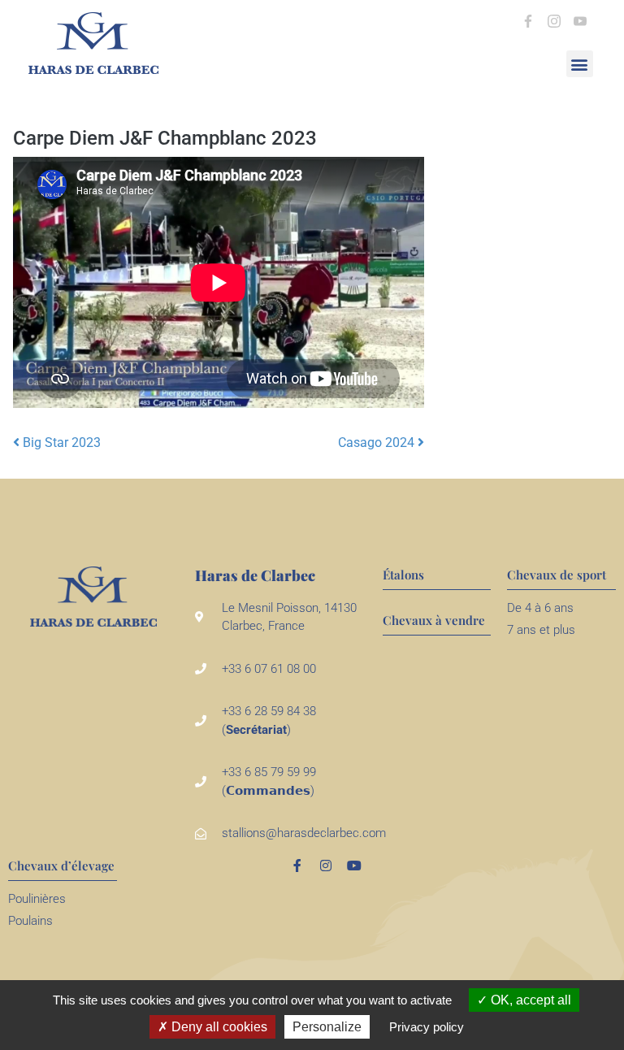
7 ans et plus (541, 630)
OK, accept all (529, 1000)
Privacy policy (426, 1027)
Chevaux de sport (556, 574)
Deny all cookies (217, 1027)
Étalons (403, 574)
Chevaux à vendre (434, 620)
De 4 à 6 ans (540, 608)
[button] (579, 63)
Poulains (30, 920)
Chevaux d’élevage (61, 865)
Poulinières (37, 899)
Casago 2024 (378, 442)
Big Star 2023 (60, 442)
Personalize (327, 1027)
